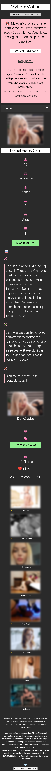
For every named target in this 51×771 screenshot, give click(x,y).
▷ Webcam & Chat (25, 445)
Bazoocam (42, 724)
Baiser (26, 681)
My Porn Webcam (10, 724)
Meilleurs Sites (39, 722)
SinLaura (26, 709)
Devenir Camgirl (12, 722)
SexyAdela (26, 624)
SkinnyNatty (26, 567)
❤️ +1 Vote (25, 469)
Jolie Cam (32, 724)
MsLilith (26, 510)
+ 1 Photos (25, 462)
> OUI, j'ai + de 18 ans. (26, 51)
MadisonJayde (26, 539)
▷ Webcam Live (25, 243)
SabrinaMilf (26, 652)
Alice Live (22, 724)
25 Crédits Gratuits (39, 719)
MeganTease (26, 595)
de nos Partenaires (39, 736)
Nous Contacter (26, 722)
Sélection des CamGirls (12, 719)
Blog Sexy (26, 719)
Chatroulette (26, 727)
